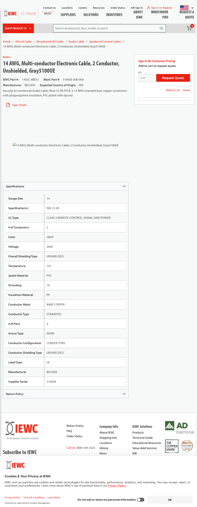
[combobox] (185, 8)
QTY (140, 72)
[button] (185, 8)
